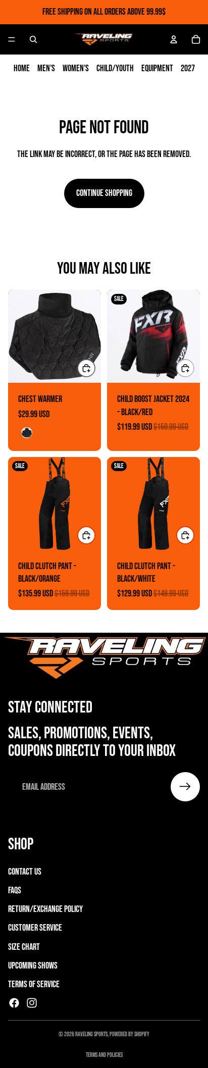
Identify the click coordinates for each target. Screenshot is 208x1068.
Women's (76, 68)
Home (22, 68)
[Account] (174, 39)
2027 (188, 68)
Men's (46, 68)
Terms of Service (34, 984)
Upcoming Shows (33, 965)
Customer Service (35, 928)
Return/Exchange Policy (45, 909)
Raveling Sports (91, 1034)
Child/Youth (115, 68)
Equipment (157, 68)
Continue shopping (104, 193)
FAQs (14, 890)
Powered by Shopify (129, 1034)
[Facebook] (14, 1003)
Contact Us (24, 872)
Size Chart (24, 947)
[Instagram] (32, 1003)
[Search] (33, 39)
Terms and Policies (104, 1055)
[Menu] (11, 39)
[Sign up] (185, 786)
